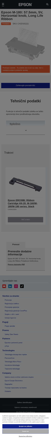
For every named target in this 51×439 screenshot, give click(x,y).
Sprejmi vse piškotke (25, 426)
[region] (25, 425)
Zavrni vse (25, 431)
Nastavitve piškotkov (25, 436)
